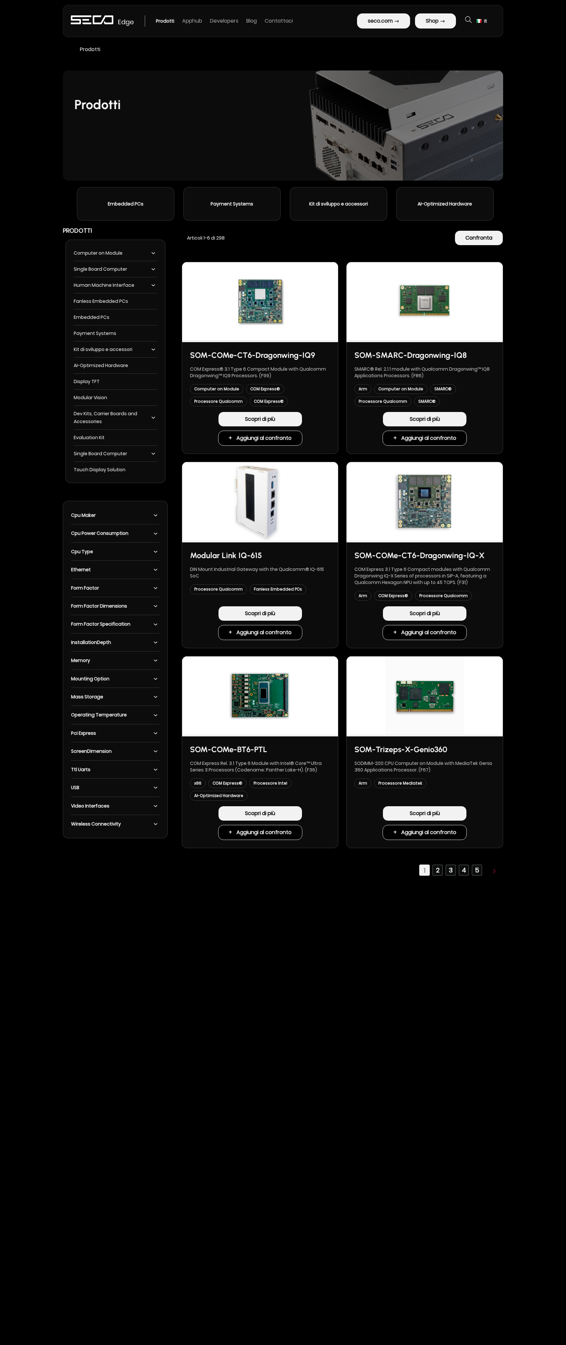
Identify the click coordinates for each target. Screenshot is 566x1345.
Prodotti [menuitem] (165, 21)
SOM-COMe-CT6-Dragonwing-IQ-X (419, 555)
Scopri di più (260, 419)
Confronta (478, 238)
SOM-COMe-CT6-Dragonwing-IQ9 (252, 355)
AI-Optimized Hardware (338, 204)
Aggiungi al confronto (264, 438)
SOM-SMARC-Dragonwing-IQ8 (410, 355)
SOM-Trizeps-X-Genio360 (400, 749)
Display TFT (445, 204)
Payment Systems (125, 204)
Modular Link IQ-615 (226, 555)
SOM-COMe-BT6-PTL (228, 749)
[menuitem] (192, 21)
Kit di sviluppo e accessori (231, 204)
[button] (482, 21)
